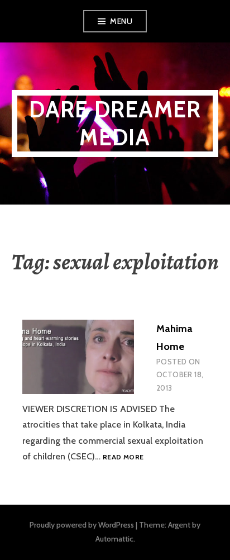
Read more (123, 457)
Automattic (114, 539)
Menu (121, 21)
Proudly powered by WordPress (82, 525)
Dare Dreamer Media (115, 123)
